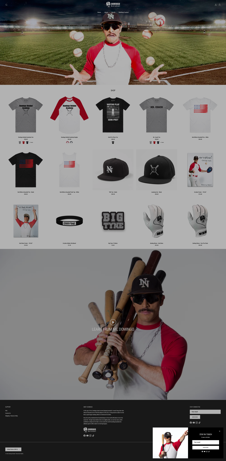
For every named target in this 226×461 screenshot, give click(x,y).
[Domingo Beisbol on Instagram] (206, 451)
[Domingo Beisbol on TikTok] (209, 451)
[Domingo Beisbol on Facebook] (202, 451)
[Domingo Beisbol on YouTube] (204, 451)
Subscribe (206, 447)
